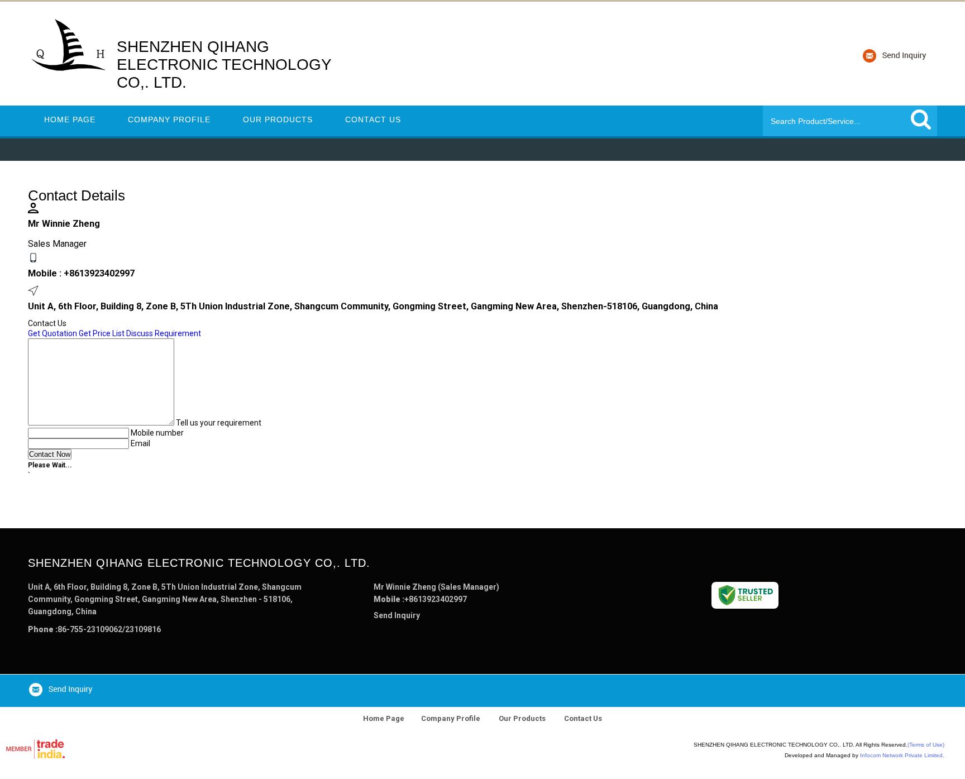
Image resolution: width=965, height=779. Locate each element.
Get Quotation (52, 333)
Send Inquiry (397, 615)
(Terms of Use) (925, 745)
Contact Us (373, 119)
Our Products (278, 119)
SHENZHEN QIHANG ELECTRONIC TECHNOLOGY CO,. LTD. (224, 64)
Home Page (69, 119)
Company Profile (169, 119)
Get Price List (102, 333)
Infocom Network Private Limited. (902, 755)
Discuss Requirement (163, 333)
